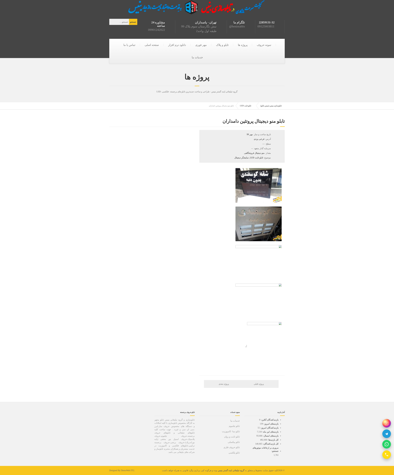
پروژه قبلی (259, 384)
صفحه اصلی (152, 44)
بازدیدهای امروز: (271, 424)
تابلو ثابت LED (245, 106)
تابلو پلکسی (234, 452)
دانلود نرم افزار (177, 44)
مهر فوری (201, 44)
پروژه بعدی (223, 384)
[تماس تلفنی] (386, 454)
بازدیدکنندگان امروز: (269, 428)
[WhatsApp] (386, 444)
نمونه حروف (264, 44)
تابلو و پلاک (222, 44)
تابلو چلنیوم (234, 426)
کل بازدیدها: (273, 440)
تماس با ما (129, 44)
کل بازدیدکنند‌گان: (270, 444)
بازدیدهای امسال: (270, 436)
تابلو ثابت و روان (232, 436)
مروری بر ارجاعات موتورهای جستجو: (266, 449)
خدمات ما (197, 57)
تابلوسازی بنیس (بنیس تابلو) (271, 106)
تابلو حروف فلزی (231, 447)
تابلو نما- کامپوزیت (231, 431)
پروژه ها (242, 44)
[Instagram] (386, 423)
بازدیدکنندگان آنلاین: (269, 420)
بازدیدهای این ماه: (270, 432)
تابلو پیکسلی (234, 442)
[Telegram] (386, 433)
